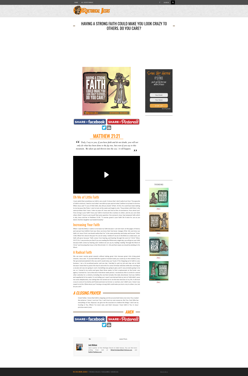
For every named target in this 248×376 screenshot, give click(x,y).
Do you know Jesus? (80, 372)
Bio (90, 339)
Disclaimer (106, 372)
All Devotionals (87, 2)
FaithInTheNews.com (95, 352)
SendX (168, 108)
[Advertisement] (124, 16)
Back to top (163, 371)
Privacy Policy (95, 372)
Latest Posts (123, 339)
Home (76, 2)
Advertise (114, 372)
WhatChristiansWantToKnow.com (121, 350)
